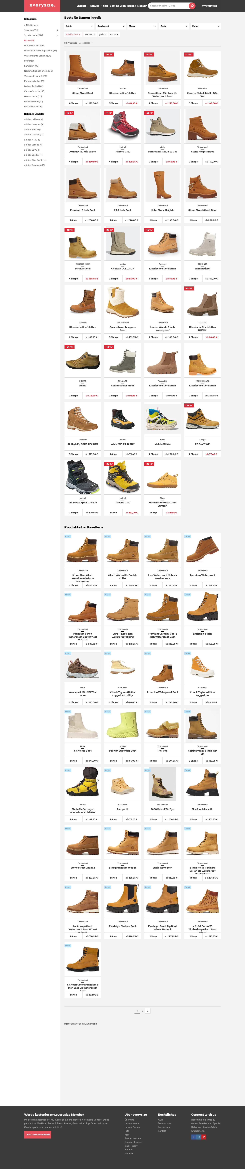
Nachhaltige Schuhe (35, 70)
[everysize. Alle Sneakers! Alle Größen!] (42, 6)
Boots (82, 1023)
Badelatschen (31, 101)
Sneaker (81, 5)
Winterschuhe (31, 45)
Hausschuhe (30, 96)
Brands (131, 5)
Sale (105, 5)
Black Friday (131, 1146)
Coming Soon (118, 5)
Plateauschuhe (32, 81)
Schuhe (75, 1023)
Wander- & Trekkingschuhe (38, 50)
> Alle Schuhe (31, 25)
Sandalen (29, 65)
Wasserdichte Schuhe (35, 55)
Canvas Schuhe (32, 91)
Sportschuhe (31, 35)
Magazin (142, 5)
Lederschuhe (31, 86)
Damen (88, 1023)
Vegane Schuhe (32, 76)
